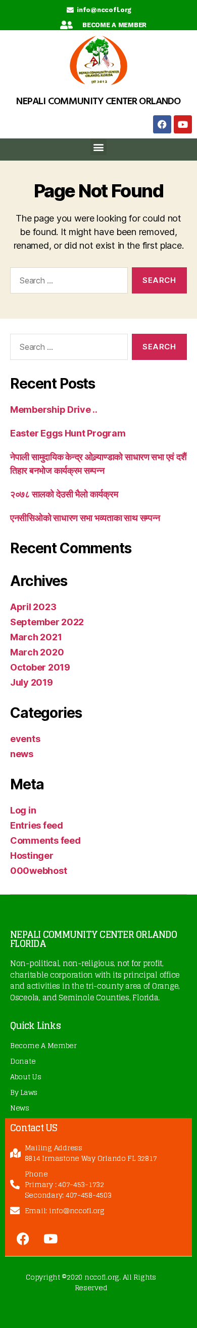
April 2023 (33, 607)
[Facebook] (162, 124)
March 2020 (37, 652)
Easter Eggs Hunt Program (68, 433)
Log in (23, 810)
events (25, 738)
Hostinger (32, 855)
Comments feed (45, 840)
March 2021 (36, 637)
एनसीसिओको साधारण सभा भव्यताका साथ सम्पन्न (85, 517)
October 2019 (40, 667)
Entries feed (36, 825)
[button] (98, 146)
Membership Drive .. (53, 409)
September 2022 (47, 622)
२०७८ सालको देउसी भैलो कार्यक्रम (64, 494)
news (21, 754)
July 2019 (31, 682)
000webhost (38, 870)
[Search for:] (67, 282)
